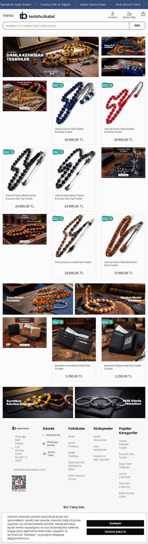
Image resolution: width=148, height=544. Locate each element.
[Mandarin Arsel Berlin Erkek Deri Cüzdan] (74, 339)
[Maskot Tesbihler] (110, 299)
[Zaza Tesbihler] (38, 299)
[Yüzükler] (123, 67)
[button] (48, 73)
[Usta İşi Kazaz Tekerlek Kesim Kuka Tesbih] (123, 236)
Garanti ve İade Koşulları (101, 457)
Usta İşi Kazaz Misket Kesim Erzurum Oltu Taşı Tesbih (21, 197)
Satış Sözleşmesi (100, 448)
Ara (137, 25)
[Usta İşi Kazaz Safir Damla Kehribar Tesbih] (74, 103)
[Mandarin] (25, 332)
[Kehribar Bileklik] (38, 402)
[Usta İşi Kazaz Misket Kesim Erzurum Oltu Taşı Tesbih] (25, 169)
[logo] (37, 15)
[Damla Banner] (25, 96)
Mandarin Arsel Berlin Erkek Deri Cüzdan (72, 367)
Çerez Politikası (73, 444)
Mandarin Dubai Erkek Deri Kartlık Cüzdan (122, 367)
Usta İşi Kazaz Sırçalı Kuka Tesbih (73, 262)
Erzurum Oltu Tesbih (126, 455)
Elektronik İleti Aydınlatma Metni (76, 466)
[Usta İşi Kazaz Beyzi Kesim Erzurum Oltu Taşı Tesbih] (74, 169)
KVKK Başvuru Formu (76, 477)
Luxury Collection (124, 475)
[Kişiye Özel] (123, 46)
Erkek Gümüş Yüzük (126, 494)
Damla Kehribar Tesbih (124, 444)
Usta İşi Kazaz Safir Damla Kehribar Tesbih (69, 130)
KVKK (71, 436)
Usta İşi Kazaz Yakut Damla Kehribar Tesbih (119, 130)
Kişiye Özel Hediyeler (125, 465)
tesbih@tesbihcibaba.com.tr (30, 469)
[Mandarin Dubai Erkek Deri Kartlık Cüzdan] (123, 339)
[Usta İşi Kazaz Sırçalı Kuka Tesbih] (74, 236)
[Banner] (123, 162)
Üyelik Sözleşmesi (100, 438)
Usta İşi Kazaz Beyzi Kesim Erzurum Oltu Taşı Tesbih (69, 197)
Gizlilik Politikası (73, 454)
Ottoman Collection (124, 485)
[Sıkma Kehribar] (51, 57)
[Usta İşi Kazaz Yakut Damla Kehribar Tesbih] (123, 103)
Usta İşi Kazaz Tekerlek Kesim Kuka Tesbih (120, 264)
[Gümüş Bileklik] (110, 402)
